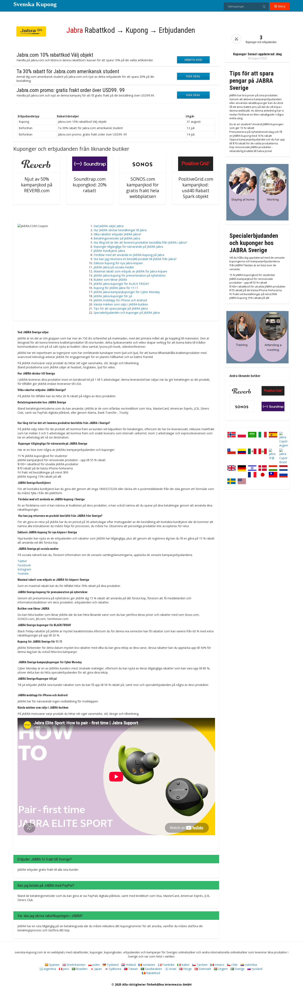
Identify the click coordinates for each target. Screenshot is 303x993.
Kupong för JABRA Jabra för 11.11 (116, 288)
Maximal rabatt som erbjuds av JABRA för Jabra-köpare (130, 271)
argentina (49, 969)
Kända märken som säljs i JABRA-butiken (121, 304)
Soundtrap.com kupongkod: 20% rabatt (90, 184)
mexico (219, 965)
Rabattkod (152, 973)
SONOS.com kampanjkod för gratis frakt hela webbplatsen (142, 187)
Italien (185, 965)
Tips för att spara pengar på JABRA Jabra (121, 308)
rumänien (148, 965)
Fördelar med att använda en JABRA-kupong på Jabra (129, 255)
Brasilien (81, 969)
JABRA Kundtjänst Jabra (109, 251)
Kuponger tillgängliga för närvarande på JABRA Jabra (128, 247)
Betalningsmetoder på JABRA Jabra (117, 238)
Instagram (24, 569)
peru (65, 969)
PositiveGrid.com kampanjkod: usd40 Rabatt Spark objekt (196, 187)
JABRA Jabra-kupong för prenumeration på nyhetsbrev (130, 275)
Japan (98, 969)
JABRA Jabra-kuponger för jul (113, 296)
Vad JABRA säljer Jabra (108, 226)
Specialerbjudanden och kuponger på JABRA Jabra (127, 313)
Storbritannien (75, 965)
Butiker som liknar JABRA (110, 280)
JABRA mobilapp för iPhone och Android (120, 300)
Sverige (239, 969)
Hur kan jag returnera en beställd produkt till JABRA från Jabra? (135, 259)
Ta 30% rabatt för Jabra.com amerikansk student (67, 71)
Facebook (24, 565)
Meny (281, 6)
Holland (130, 965)
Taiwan (132, 969)
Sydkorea (114, 969)
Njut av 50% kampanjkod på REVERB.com (36, 184)
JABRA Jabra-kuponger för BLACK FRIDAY (121, 284)
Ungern (222, 969)
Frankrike (167, 965)
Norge (187, 969)
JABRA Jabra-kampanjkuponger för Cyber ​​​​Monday (127, 292)
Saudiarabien (153, 969)
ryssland (256, 969)
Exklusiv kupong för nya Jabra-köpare (118, 263)
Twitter (22, 561)
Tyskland (112, 965)
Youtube (23, 573)
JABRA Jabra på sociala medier (114, 267)
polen (96, 965)
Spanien (54, 965)
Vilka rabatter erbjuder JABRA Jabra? (117, 234)
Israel (172, 969)
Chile (234, 965)
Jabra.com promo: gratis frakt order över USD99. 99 (70, 90)
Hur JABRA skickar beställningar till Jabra (120, 230)
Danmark (204, 969)
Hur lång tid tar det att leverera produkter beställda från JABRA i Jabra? (140, 242)
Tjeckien (202, 965)
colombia (250, 965)
